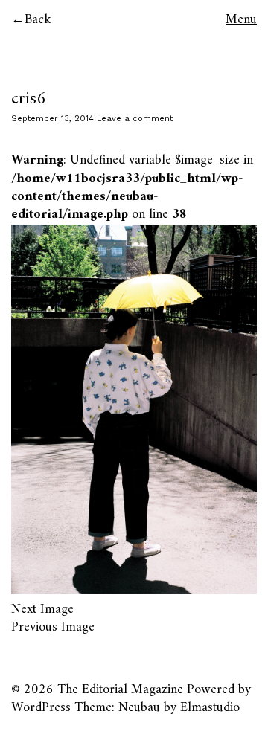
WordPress (41, 707)
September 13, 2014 (52, 118)
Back (38, 19)
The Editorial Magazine (120, 689)
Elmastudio (210, 707)
